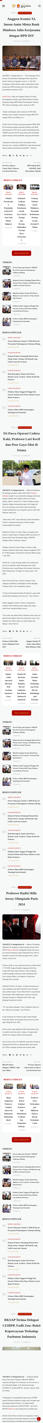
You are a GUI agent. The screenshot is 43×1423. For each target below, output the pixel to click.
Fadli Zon (11, 1409)
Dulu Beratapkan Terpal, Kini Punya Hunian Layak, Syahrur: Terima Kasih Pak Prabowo (26, 295)
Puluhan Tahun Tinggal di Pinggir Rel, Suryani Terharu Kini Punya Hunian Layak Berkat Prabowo (26, 308)
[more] (31, 156)
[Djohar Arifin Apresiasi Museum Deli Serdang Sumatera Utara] (8, 662)
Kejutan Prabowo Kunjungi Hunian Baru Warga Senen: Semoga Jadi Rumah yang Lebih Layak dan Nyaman (26, 283)
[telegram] (20, 155)
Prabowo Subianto (12, 950)
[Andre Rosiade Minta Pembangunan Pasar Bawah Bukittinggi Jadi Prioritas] (34, 662)
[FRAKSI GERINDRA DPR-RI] (21, 6)
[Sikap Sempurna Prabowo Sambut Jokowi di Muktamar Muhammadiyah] (8, 1086)
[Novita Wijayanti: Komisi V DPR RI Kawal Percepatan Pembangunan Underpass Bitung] (6, 270)
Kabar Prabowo (14, 353)
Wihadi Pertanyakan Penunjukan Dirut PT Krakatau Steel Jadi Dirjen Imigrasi (8, 211)
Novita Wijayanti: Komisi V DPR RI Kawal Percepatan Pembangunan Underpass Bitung (25, 270)
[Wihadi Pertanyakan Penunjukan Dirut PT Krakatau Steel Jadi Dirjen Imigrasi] (8, 187)
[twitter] (13, 155)
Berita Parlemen (24, 13)
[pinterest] (17, 155)
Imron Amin (6, 96)
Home (13, 13)
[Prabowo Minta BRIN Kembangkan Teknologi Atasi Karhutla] (6, 322)
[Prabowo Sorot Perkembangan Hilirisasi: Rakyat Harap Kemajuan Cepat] (34, 1086)
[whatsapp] (27, 155)
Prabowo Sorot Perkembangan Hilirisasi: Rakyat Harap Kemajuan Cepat (34, 1110)
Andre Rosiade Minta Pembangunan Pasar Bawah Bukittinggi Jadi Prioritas (34, 687)
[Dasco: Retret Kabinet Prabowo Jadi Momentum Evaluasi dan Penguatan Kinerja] (21, 1086)
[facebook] (10, 155)
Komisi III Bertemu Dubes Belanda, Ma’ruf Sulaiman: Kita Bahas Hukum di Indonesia (21, 687)
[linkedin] (24, 155)
